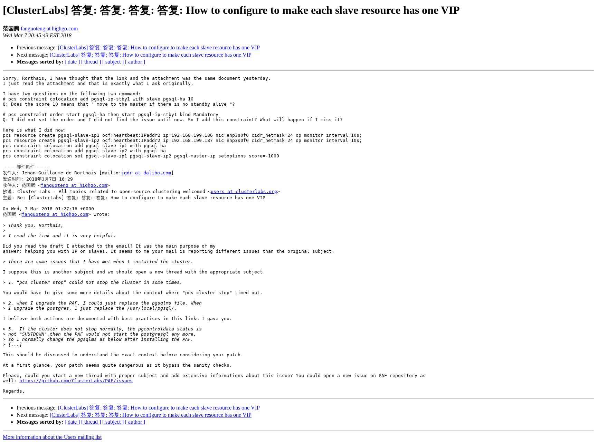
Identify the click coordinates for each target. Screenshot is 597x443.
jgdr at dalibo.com (146, 172)
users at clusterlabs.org (244, 191)
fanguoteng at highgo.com (49, 28)
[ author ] (135, 62)
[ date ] (72, 62)
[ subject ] (113, 62)
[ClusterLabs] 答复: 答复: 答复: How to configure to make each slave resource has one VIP (159, 47)
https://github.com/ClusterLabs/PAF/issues (76, 380)
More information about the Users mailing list (52, 437)
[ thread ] (91, 62)
